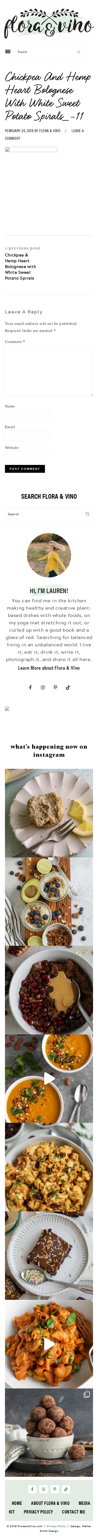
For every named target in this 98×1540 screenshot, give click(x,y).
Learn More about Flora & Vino (49, 667)
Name (10, 406)
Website (12, 448)
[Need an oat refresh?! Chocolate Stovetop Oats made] (49, 990)
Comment (15, 342)
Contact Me (73, 1511)
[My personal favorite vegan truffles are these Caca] (49, 1432)
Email (10, 427)
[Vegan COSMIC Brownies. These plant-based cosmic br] (49, 1255)
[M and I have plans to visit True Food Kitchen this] (49, 1167)
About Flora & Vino (50, 1503)
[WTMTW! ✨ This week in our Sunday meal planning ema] (49, 901)
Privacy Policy (38, 1511)
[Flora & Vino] (49, 36)
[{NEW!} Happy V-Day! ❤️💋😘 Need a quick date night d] (49, 1344)
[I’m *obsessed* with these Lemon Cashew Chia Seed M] (49, 813)
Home (17, 1503)
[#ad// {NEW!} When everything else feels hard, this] (49, 1078)
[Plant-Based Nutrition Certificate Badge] (7, 709)
